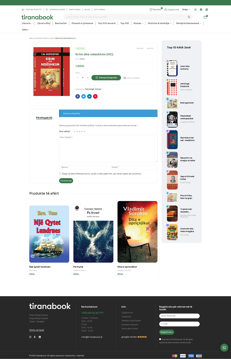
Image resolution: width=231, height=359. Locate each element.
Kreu (31, 38)
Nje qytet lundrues (39, 266)
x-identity (79, 355)
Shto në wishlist (133, 78)
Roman (38, 38)
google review (129, 336)
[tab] (44, 117)
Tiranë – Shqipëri (37, 321)
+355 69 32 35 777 (92, 313)
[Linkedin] (206, 9)
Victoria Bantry (186, 90)
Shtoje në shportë (108, 77)
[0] (155, 9)
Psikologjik (48, 38)
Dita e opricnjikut (127, 266)
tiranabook (41, 355)
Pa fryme (78, 266)
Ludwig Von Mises (187, 122)
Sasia (77, 73)
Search (189, 17)
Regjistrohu (166, 332)
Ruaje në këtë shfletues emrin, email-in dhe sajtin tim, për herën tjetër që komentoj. (101, 174)
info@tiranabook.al (91, 337)
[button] (224, 348)
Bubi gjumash (187, 103)
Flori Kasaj (184, 235)
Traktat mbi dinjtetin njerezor (186, 212)
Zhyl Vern (33, 270)
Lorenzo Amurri (79, 270)
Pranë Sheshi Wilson (38, 315)
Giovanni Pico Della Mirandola (188, 216)
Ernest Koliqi (185, 183)
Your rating (65, 131)
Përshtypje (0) (44, 117)
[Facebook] (201, 9)
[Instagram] (195, 9)
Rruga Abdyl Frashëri (38, 318)
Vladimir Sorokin (124, 270)
